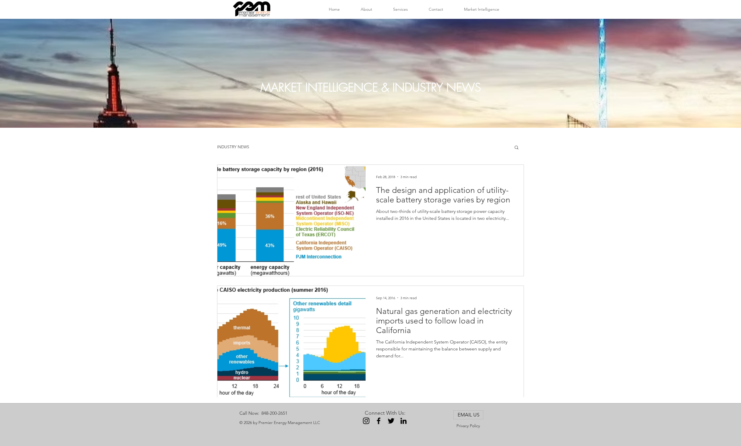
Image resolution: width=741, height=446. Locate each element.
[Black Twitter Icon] (391, 420)
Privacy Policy (468, 425)
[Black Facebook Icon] (378, 420)
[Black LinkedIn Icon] (403, 420)
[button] (516, 148)
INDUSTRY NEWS (233, 146)
